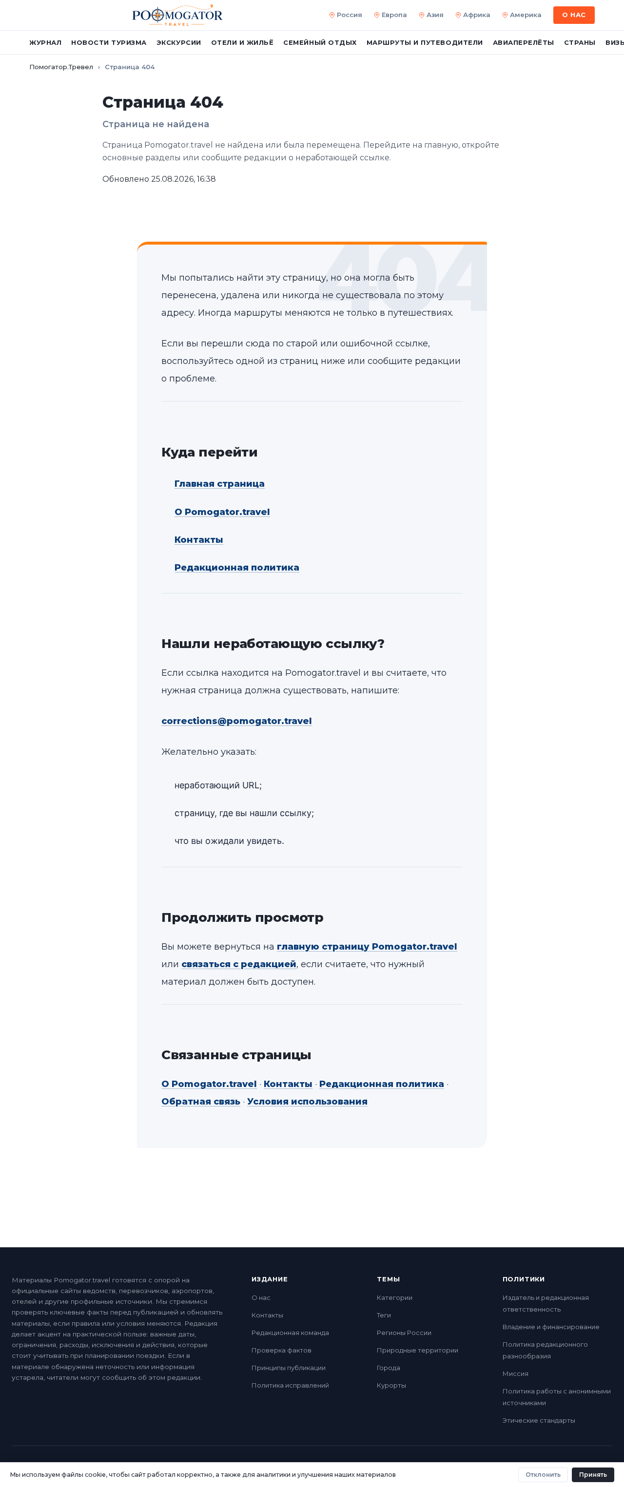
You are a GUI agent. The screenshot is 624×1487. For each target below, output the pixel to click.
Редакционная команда (290, 1332)
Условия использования (307, 1101)
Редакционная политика (237, 567)
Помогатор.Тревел (61, 67)
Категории (394, 1297)
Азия (435, 15)
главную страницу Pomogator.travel (367, 946)
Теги (384, 1315)
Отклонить (543, 1474)
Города (388, 1368)
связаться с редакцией (238, 964)
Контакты (199, 539)
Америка (526, 15)
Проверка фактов (282, 1350)
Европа (394, 15)
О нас (261, 1297)
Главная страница (220, 483)
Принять (593, 1474)
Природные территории (417, 1350)
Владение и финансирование (551, 1327)
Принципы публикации (289, 1368)
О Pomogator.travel (222, 512)
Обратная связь (200, 1101)
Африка (476, 15)
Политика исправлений (290, 1385)
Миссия (515, 1373)
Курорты (391, 1385)
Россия (349, 15)
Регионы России (404, 1332)
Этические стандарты (539, 1420)
